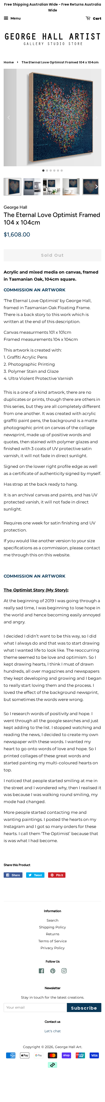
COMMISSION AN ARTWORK (34, 289)
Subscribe (84, 1008)
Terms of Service (52, 941)
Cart (96, 18)
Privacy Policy (53, 948)
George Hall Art (68, 1047)
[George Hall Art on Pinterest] (52, 972)
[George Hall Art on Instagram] (64, 972)
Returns (52, 934)
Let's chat (52, 1031)
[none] (96, 187)
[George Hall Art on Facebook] (41, 972)
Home (9, 62)
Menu (15, 18)
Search (52, 920)
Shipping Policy (52, 927)
